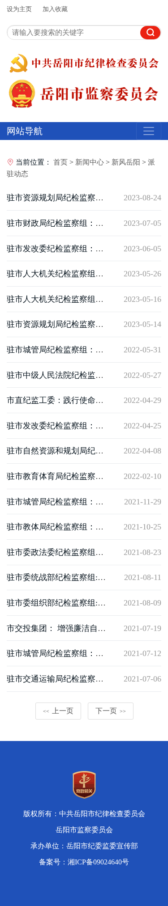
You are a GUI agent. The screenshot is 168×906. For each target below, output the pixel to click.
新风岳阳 (126, 162)
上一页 (58, 711)
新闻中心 (89, 162)
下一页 (110, 711)
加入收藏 (55, 9)
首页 (60, 162)
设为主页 (19, 9)
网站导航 (25, 131)
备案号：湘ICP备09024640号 (84, 862)
